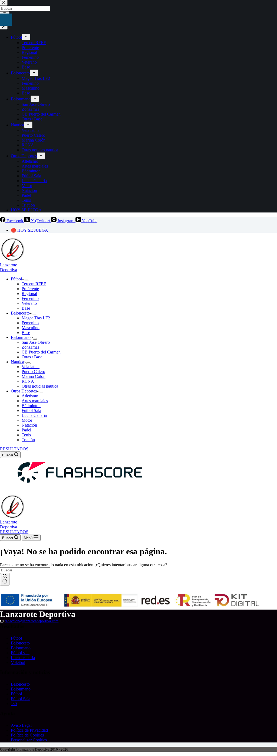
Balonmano (21, 337)
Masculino (30, 327)
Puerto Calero (33, 371)
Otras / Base (32, 357)
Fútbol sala (20, 652)
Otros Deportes (24, 391)
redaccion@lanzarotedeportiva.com (31, 621)
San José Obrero (36, 342)
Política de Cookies (27, 735)
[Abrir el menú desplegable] (26, 280)
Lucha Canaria (34, 415)
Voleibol (18, 662)
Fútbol (16, 279)
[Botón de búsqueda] (4, 579)
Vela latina (30, 366)
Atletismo (30, 396)
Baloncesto (20, 313)
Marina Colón (33, 376)
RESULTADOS (14, 449)
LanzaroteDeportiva (8, 267)
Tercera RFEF (34, 284)
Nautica (17, 361)
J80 (14, 703)
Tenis (26, 435)
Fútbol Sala (31, 410)
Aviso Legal (21, 725)
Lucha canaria (23, 657)
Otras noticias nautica (40, 386)
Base (26, 308)
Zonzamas (30, 347)
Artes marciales (35, 400)
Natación (29, 425)
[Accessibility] (6, 20)
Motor (27, 420)
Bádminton (31, 405)
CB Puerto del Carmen (41, 352)
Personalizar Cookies (29, 740)
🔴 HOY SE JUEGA (29, 230)
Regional (29, 293)
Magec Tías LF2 (36, 318)
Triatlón (28, 439)
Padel (26, 430)
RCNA (28, 381)
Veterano (29, 303)
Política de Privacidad (29, 730)
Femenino (30, 298)
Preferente (30, 288)
